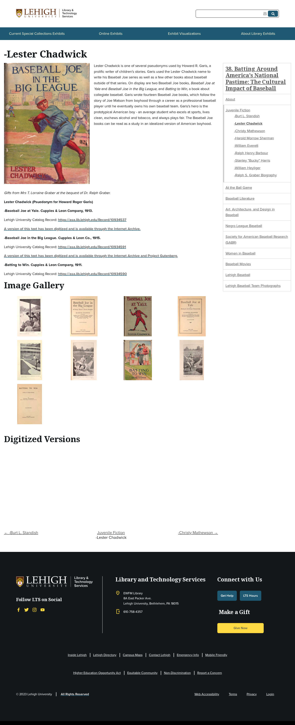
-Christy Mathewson (249, 130)
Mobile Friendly (216, 655)
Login (270, 694)
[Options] (265, 13)
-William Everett (246, 145)
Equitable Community (142, 673)
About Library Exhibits (258, 33)
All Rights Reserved (75, 694)
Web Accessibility (206, 694)
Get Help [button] (227, 595)
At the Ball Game (239, 187)
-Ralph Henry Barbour (251, 153)
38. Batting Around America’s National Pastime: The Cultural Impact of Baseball (256, 78)
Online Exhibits (110, 33)
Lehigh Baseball (238, 274)
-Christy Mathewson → (198, 533)
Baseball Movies (238, 264)
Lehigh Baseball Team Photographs (253, 285)
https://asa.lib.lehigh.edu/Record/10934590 (92, 273)
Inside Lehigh (77, 655)
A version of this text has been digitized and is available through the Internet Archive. (72, 228)
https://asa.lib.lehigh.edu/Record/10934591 (92, 247)
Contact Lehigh (159, 655)
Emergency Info (188, 655)
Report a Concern (209, 673)
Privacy (252, 694)
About (230, 99)
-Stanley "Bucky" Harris (252, 160)
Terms (233, 694)
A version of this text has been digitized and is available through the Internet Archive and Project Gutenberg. (91, 255)
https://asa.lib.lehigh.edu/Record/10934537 (92, 219)
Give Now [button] (240, 628)
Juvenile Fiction (111, 533)
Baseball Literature (240, 198)
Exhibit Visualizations (184, 33)
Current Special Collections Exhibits (37, 33)
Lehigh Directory (104, 655)
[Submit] (273, 14)
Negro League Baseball (244, 225)
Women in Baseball (240, 253)
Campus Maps (132, 655)
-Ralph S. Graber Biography (255, 175)
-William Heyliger (247, 167)
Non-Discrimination (177, 673)
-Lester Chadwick (248, 123)
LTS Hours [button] (250, 595)
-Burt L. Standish (247, 116)
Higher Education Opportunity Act (97, 673)
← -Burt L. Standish (21, 533)
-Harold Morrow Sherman (254, 138)
